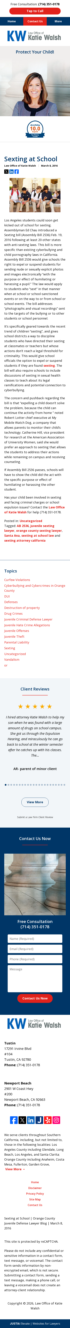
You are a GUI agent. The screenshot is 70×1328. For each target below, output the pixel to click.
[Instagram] (56, 1120)
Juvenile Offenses (16, 631)
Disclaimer (35, 1188)
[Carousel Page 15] (44, 785)
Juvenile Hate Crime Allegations (27, 625)
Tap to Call (35, 11)
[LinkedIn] (31, 1120)
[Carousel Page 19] (56, 785)
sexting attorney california (25, 540)
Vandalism (11, 659)
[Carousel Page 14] (42, 785)
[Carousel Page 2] (8, 785)
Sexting (9, 648)
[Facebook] (14, 1120)
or (5, 665)
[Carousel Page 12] (36, 785)
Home (12, 21)
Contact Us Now (35, 998)
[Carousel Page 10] (30, 785)
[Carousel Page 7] (22, 785)
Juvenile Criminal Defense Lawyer (28, 619)
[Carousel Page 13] (39, 785)
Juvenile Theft (14, 636)
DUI (7, 596)
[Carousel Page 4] (14, 785)
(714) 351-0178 (28, 1065)
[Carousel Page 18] (53, 785)
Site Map (35, 1199)
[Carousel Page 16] (47, 785)
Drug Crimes (13, 613)
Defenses (11, 602)
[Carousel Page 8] (25, 785)
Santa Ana (12, 535)
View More (35, 802)
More (58, 21)
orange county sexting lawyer (39, 531)
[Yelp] (48, 1120)
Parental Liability (16, 642)
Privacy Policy (35, 1193)
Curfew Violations (17, 580)
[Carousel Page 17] (50, 785)
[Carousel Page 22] (64, 785)
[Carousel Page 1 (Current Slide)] (5, 785)
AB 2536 (23, 526)
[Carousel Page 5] (16, 785)
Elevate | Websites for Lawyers (35, 1323)
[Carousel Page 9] (28, 785)
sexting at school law (37, 535)
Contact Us (35, 21)
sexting (49, 365)
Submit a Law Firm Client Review (35, 817)
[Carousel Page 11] (33, 785)
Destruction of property (22, 608)
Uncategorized (31, 521)
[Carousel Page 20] (58, 785)
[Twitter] (22, 1120)
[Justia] (39, 1120)
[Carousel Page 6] (19, 785)
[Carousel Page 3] (11, 785)
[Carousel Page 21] (61, 785)
